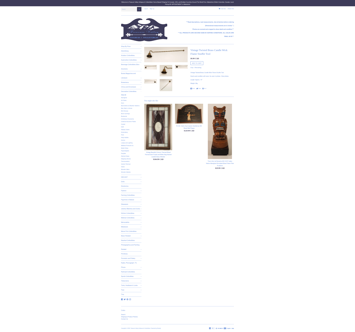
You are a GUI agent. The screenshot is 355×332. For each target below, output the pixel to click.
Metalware (131, 227)
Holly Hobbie (125, 137)
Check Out (231, 8)
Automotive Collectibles (131, 60)
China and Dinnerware (131, 87)
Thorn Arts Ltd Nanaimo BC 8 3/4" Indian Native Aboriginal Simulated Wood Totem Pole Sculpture (220, 163)
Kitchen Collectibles (131, 213)
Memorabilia (131, 222)
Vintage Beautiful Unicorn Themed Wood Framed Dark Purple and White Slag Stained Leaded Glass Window (158, 154)
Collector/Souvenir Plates (128, 121)
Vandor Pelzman (126, 164)
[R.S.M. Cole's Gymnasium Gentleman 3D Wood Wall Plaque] (189, 114)
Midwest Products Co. (127, 145)
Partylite (123, 153)
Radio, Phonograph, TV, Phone (131, 265)
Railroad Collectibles (128, 272)
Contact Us (124, 319)
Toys (131, 290)
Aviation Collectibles (128, 55)
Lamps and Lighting (127, 143)
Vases (123, 167)
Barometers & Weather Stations (130, 106)
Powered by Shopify (156, 328)
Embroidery (124, 132)
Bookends (124, 116)
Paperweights (125, 151)
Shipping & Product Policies (129, 317)
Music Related (131, 236)
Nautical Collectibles (128, 240)
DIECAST (131, 177)
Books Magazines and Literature (131, 75)
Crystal (123, 124)
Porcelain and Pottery (131, 258)
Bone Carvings (125, 113)
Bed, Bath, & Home (126, 108)
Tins (122, 294)
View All (123, 95)
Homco (123, 140)
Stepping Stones (126, 159)
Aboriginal (124, 97)
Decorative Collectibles (131, 91)
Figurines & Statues (131, 200)
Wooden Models (126, 172)
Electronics (124, 186)
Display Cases (125, 129)
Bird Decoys (124, 111)
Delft (122, 127)
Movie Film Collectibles (128, 231)
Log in (146, 8)
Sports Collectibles (131, 276)
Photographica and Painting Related (131, 247)
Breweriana (131, 82)
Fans (122, 135)
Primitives (124, 254)
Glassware (131, 204)
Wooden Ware (125, 169)
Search (123, 314)
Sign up (152, 8)
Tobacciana (131, 281)
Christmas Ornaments (127, 119)
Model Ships (124, 148)
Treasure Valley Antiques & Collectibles (140, 328)
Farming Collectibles (128, 195)
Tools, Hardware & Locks (131, 285)
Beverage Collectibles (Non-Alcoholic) (131, 66)
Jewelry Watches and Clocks (131, 209)
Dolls (131, 181)
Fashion (131, 191)
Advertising (131, 51)
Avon (122, 103)
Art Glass (123, 100)
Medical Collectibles (131, 218)
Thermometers (125, 161)
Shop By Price (131, 46)
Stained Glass (125, 156)
